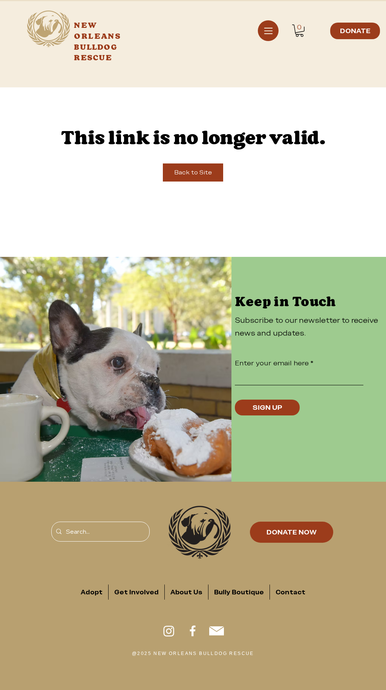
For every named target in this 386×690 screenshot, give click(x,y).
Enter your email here (272, 363)
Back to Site (193, 172)
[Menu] (268, 30)
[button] (299, 30)
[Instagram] (169, 631)
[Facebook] (192, 631)
